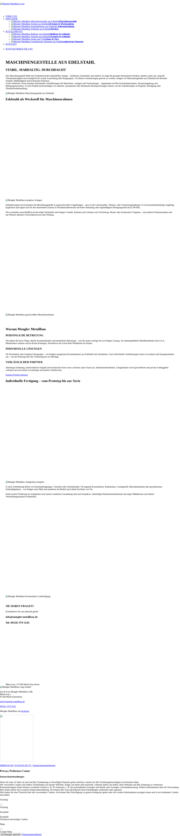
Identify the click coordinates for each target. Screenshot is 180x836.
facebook (25, 711)
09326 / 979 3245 (8, 706)
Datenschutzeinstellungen (44, 765)
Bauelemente (14, 31)
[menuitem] (93, 16)
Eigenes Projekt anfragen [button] (17, 375)
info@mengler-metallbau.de (12, 701)
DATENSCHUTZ (23, 765)
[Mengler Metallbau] (90, 6)
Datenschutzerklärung (32, 834)
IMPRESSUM (6, 765)
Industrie (12, 19)
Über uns (11, 16)
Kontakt (11, 44)
